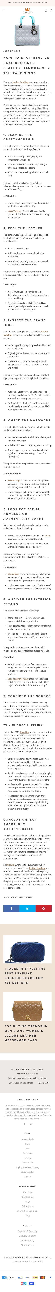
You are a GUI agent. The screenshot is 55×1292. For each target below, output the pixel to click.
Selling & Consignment (27, 1211)
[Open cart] (51, 10)
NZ (41, 1261)
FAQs (27, 1201)
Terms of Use (27, 1245)
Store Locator (27, 1172)
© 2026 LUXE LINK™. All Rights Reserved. (27, 1258)
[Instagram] (31, 1123)
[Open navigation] (4, 11)
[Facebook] (24, 1123)
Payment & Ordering (27, 1231)
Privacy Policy (27, 1240)
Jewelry (27, 1158)
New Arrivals (27, 1139)
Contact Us (27, 1197)
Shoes (27, 1148)
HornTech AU (31, 1261)
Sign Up (42, 1083)
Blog (27, 1215)
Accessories (27, 1162)
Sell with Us (27, 1206)
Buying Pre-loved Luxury (27, 1167)
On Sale (27, 1176)
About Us (27, 1192)
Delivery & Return (27, 1236)
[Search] (46, 11)
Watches (27, 1153)
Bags (27, 1144)
